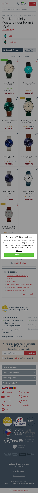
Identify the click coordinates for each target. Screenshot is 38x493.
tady (31, 247)
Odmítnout (19, 251)
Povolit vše (19, 255)
